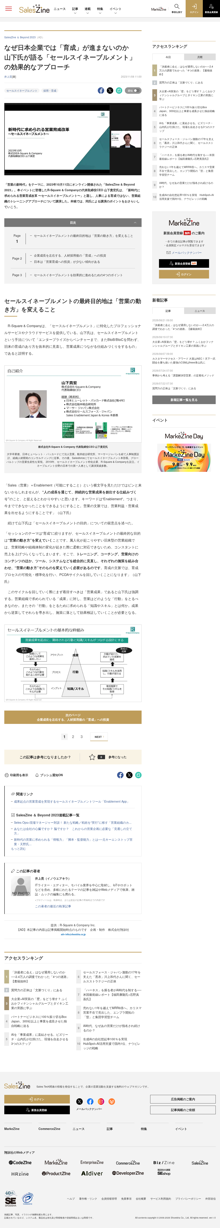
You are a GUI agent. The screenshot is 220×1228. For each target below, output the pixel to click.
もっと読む (18, 848)
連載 (88, 8)
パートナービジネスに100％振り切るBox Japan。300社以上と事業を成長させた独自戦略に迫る (39, 1021)
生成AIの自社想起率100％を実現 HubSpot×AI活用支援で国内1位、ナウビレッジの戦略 (111, 1043)
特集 (100, 8)
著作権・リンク (88, 1198)
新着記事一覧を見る (184, 399)
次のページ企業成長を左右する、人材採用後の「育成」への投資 (73, 717)
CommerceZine (49, 1128)
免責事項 (126, 1198)
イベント (116, 8)
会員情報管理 (109, 1198)
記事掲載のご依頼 (183, 1110)
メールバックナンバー (187, 252)
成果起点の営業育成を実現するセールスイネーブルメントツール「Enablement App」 (72, 801)
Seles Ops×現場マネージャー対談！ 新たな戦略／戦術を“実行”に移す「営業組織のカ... (72, 822)
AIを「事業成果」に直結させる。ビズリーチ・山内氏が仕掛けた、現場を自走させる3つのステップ (39, 1039)
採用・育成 (49, 90)
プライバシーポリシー (188, 1198)
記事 (75, 8)
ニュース (60, 8)
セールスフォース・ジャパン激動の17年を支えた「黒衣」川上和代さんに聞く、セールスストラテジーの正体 (112, 976)
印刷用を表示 (19, 775)
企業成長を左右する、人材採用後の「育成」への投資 (70, 255)
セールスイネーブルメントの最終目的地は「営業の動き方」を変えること (83, 235)
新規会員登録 (185, 263)
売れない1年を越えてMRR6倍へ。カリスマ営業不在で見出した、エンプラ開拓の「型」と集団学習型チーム (112, 1012)
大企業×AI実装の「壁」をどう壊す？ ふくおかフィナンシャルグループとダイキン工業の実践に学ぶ (39, 1003)
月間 (199, 57)
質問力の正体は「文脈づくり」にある (36, 990)
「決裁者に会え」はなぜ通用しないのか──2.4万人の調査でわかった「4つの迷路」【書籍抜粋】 (40, 976)
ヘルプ (71, 1198)
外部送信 (210, 1198)
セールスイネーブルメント (21, 90)
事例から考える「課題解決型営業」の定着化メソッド (183, 375)
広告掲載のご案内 (183, 1099)
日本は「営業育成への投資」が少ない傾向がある (67, 261)
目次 (73, 222)
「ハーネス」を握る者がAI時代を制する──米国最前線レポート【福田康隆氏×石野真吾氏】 (112, 994)
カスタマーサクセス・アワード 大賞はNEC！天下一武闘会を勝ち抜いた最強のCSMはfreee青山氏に (183, 360)
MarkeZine (12, 1128)
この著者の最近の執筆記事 (53, 906)
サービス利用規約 (160, 1198)
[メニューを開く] (8, 8)
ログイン (186, 274)
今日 (168, 57)
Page (17, 258)
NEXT (98, 737)
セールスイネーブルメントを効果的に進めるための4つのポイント (78, 275)
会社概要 (141, 1198)
